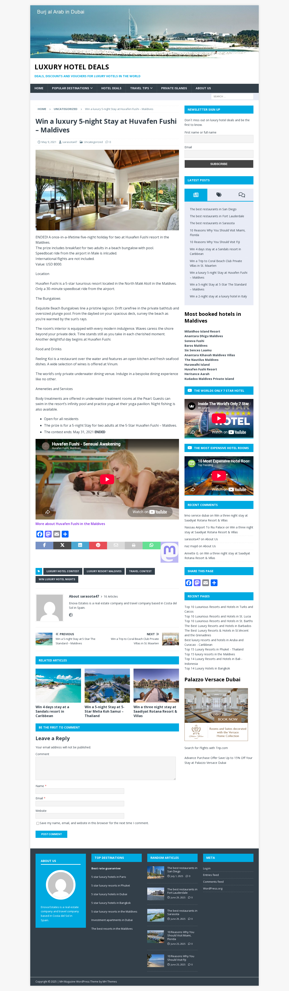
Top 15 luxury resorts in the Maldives (209, 654)
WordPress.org (212, 888)
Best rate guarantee (106, 868)
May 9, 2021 (48, 142)
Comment (42, 754)
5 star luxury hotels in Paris (108, 877)
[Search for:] (232, 96)
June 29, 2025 (178, 897)
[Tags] (218, 195)
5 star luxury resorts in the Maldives (114, 911)
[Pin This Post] (98, 552)
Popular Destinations (70, 88)
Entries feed (211, 875)
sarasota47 (69, 142)
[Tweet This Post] (62, 552)
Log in (207, 868)
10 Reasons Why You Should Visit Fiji (215, 242)
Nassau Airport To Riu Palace (204, 527)
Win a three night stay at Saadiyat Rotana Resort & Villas (155, 711)
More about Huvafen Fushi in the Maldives (70, 523)
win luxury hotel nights (57, 579)
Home (38, 88)
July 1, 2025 (177, 876)
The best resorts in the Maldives (112, 929)
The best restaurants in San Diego (213, 209)
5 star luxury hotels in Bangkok (111, 903)
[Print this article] (134, 552)
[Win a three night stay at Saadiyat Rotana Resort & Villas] (156, 686)
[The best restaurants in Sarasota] (155, 915)
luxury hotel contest (63, 571)
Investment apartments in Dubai (112, 920)
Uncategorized (93, 142)
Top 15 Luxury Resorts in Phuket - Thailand (214, 649)
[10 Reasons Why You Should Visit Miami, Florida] (155, 936)
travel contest (140, 571)
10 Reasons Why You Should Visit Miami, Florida (180, 935)
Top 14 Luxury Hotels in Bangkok (207, 668)
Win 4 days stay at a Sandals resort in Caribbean (52, 711)
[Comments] (241, 195)
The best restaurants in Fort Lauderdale (217, 216)
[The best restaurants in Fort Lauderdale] (155, 894)
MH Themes (110, 981)
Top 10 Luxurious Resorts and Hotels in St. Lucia (217, 616)
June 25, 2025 (178, 943)
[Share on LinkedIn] (80, 552)
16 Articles (111, 596)
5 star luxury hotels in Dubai (109, 894)
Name (40, 786)
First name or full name (200, 132)
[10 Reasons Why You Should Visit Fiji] (155, 960)
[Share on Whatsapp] (151, 552)
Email (40, 798)
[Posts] (196, 195)
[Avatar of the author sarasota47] (60, 895)
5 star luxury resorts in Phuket (110, 885)
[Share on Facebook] (44, 552)
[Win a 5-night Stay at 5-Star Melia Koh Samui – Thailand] (107, 686)
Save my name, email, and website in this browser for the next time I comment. (94, 823)
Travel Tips (139, 88)
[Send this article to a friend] (116, 552)
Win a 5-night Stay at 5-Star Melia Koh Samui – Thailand (104, 711)
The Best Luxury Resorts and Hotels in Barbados (217, 626)
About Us (203, 88)
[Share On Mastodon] (169, 552)
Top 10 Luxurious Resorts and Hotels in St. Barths (218, 621)
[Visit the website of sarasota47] (71, 615)
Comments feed (213, 882)
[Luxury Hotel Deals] (144, 56)
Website (41, 811)
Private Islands (174, 88)
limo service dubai (196, 515)
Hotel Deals (111, 88)
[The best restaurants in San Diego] (155, 872)
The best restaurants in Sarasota (212, 223)
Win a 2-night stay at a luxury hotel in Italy (218, 296)
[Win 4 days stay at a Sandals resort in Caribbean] (58, 686)
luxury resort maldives (104, 571)
